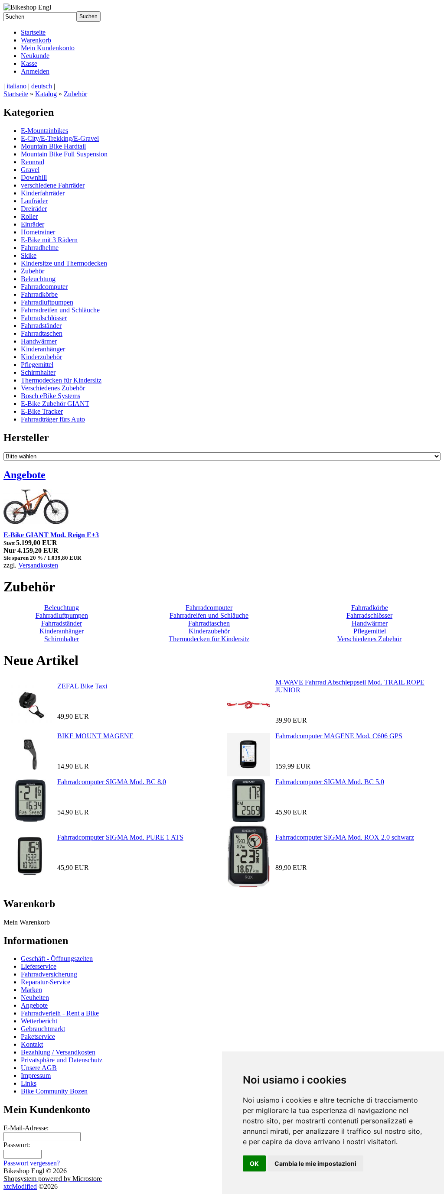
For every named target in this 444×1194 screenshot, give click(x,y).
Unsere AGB (39, 1067)
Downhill (34, 177)
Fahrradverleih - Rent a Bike (60, 1013)
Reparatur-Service (45, 982)
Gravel (30, 169)
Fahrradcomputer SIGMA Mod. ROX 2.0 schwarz (344, 837)
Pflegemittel (37, 364)
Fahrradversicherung (49, 974)
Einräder (32, 224)
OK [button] (254, 1163)
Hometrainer (38, 232)
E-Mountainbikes (44, 130)
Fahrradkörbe (39, 294)
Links (28, 1083)
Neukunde (35, 55)
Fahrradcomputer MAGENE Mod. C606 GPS (338, 736)
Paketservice (38, 1036)
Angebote (24, 474)
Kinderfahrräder (43, 193)
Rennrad (32, 161)
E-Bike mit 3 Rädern (49, 239)
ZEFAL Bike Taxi (82, 686)
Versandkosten (38, 565)
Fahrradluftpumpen (47, 302)
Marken (31, 989)
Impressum (36, 1075)
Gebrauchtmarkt (43, 1028)
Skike (28, 255)
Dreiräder (34, 208)
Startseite (33, 32)
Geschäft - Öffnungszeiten (57, 958)
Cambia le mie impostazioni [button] (315, 1163)
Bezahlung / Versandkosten (58, 1052)
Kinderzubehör (41, 356)
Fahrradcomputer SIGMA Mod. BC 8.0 (111, 781)
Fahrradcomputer (44, 286)
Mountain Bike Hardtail (53, 146)
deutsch (41, 86)
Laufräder (34, 200)
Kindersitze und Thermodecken (64, 263)
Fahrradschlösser (44, 317)
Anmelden (35, 71)
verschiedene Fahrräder (53, 185)
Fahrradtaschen (41, 333)
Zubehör (75, 93)
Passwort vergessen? (31, 1163)
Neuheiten (35, 997)
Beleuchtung (38, 278)
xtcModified (20, 1186)
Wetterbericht (39, 1021)
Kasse (29, 63)
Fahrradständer (41, 325)
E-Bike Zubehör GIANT (55, 403)
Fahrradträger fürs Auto (53, 419)
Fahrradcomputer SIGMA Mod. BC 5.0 (329, 781)
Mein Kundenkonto (48, 48)
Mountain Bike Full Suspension (64, 154)
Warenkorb (36, 40)
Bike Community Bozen (54, 1091)
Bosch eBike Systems (50, 395)
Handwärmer (39, 341)
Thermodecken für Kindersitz (61, 380)
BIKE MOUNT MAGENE (95, 736)
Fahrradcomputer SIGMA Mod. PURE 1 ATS (120, 837)
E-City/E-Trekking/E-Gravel (60, 138)
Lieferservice (38, 966)
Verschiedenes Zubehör (53, 388)
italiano (16, 86)
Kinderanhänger (43, 349)
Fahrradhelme (40, 247)
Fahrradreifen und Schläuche (60, 310)
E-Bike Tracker (42, 411)
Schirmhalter (38, 372)
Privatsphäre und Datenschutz (61, 1060)
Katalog (46, 93)
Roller (29, 216)
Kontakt (32, 1044)
